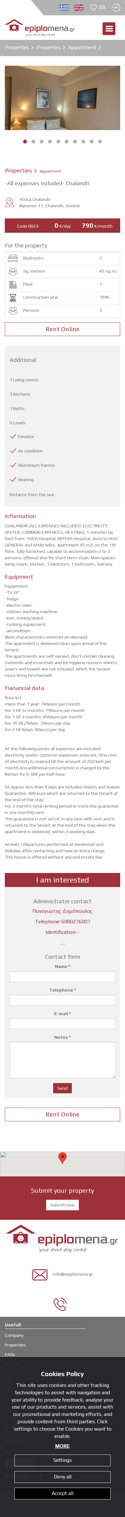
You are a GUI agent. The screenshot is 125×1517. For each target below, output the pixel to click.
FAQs (10, 1354)
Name (62, 966)
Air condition (30, 450)
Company (14, 1335)
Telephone (62, 990)
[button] (62, 1158)
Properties (17, 47)
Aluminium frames (36, 465)
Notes (62, 1037)
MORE (62, 1446)
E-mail (62, 1013)
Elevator (26, 436)
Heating (26, 479)
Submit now (62, 1204)
